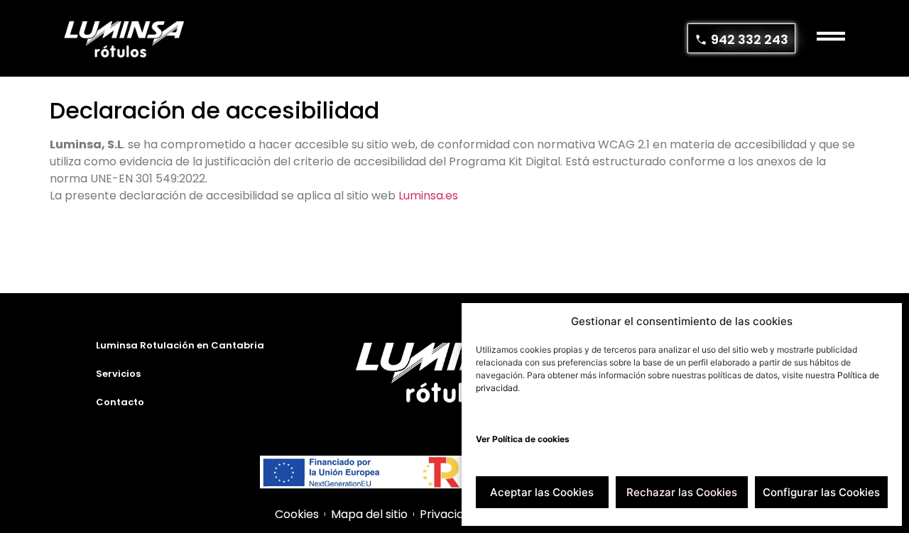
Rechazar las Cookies (681, 492)
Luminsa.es (428, 195)
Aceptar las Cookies (542, 492)
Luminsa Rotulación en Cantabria (180, 345)
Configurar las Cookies (821, 492)
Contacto (120, 402)
